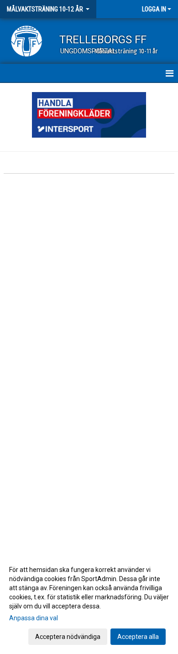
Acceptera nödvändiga (67, 636)
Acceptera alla (138, 636)
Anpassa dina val (33, 618)
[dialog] (89, 602)
